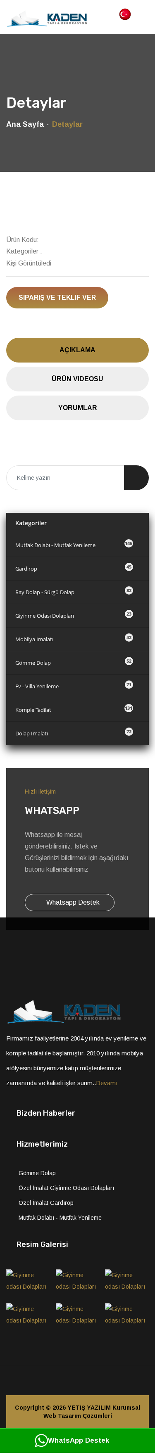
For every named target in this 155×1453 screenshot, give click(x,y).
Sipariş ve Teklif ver (57, 297)
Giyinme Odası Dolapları (73, 615)
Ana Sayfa (25, 124)
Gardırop (73, 568)
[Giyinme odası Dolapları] (28, 1283)
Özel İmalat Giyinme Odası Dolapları (66, 1188)
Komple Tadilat (73, 709)
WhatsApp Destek (78, 1440)
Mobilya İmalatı (73, 638)
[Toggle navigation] (144, 13)
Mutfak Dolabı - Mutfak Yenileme (73, 544)
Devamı (107, 1082)
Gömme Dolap (73, 662)
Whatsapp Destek (72, 902)
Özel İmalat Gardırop (46, 1202)
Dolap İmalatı (73, 732)
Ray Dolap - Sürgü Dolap (73, 591)
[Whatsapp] (112, 1381)
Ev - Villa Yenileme (73, 685)
